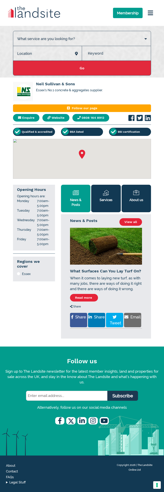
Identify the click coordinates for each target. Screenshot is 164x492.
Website (57, 118)
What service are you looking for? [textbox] (46, 39)
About (10, 465)
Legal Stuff (17, 482)
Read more (84, 298)
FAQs (10, 477)
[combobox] (82, 34)
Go (82, 68)
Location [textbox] (24, 53)
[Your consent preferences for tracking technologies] (157, 485)
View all (130, 222)
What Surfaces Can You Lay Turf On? (105, 271)
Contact (12, 471)
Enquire (27, 118)
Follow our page (84, 108)
